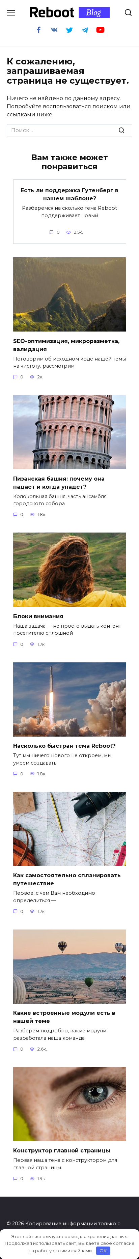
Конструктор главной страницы (61, 1150)
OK (103, 1250)
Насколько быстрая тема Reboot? (64, 746)
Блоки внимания (38, 616)
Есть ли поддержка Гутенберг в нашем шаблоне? (69, 194)
